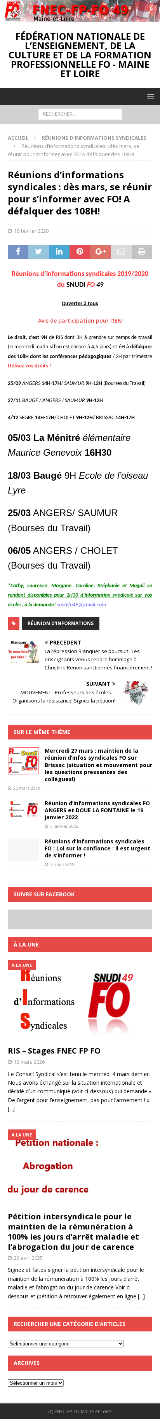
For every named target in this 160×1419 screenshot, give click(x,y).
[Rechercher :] (80, 113)
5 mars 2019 (62, 864)
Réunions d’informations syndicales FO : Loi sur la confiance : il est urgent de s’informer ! (97, 848)
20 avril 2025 (28, 1257)
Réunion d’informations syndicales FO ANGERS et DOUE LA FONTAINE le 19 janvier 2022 (97, 810)
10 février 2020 (31, 230)
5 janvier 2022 (64, 826)
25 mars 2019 (26, 788)
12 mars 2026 (29, 1061)
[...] (11, 1108)
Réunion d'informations (61, 623)
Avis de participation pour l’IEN (80, 320)
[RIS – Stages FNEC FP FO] (80, 1001)
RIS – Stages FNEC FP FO (54, 1050)
